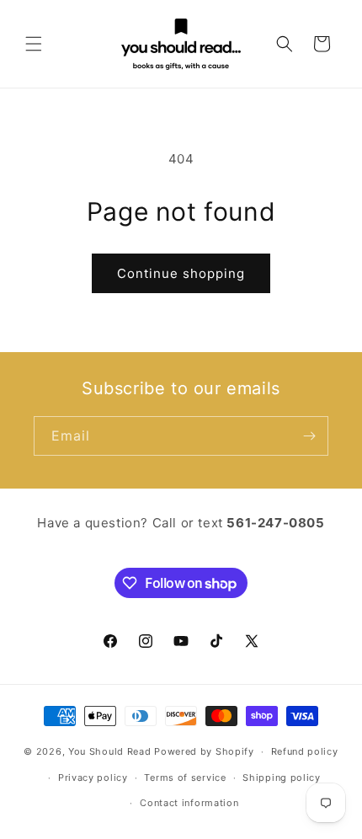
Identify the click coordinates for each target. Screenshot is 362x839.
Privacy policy (93, 777)
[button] (33, 43)
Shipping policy (281, 777)
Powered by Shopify (204, 751)
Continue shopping (181, 273)
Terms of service (185, 777)
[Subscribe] (308, 436)
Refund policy (304, 751)
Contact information (189, 803)
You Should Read (110, 751)
